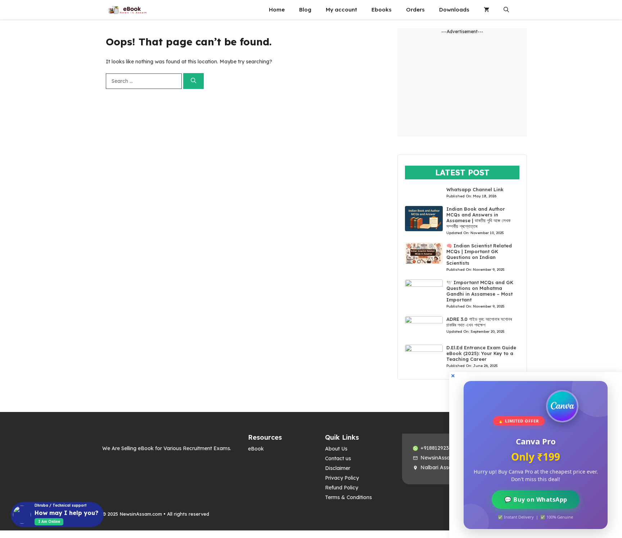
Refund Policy (341, 487)
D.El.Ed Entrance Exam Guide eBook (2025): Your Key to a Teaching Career (481, 353)
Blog (305, 9)
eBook (256, 448)
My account (341, 9)
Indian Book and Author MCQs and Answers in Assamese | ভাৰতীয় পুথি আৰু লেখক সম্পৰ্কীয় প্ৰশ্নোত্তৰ (478, 217)
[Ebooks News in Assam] (127, 9)
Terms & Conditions (348, 497)
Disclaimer (337, 468)
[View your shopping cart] (486, 9)
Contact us (338, 458)
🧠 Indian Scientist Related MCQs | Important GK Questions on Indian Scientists (479, 254)
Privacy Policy (342, 478)
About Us (336, 448)
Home (277, 9)
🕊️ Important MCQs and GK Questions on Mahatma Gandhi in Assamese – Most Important (479, 290)
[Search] (193, 81)
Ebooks (381, 9)
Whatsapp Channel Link (475, 189)
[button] (506, 9)
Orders (415, 9)
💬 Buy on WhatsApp (535, 499)
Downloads (454, 9)
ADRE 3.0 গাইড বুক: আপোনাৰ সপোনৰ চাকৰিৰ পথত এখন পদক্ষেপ (479, 322)
